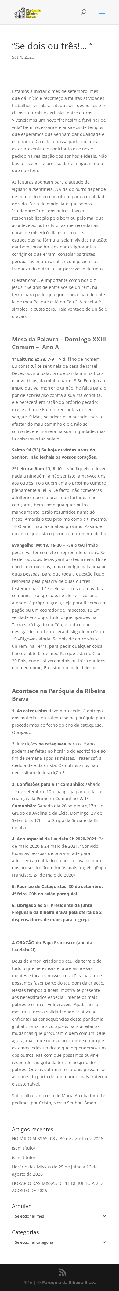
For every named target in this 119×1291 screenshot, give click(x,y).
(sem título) (23, 1148)
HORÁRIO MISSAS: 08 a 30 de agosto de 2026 (57, 1138)
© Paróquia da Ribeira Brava (66, 1282)
